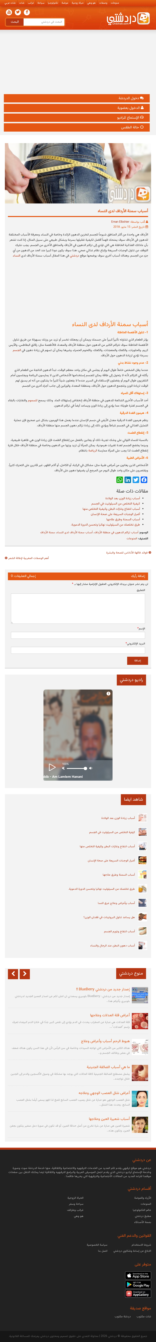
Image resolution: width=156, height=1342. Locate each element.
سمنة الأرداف (47, 532)
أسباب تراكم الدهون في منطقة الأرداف (116, 532)
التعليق (141, 590)
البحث (15, 21)
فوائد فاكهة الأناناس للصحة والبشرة (127, 553)
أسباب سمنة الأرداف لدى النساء (75, 532)
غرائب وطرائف (75, 1210)
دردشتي (74, 255)
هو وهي (91, 3)
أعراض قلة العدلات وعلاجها (110, 1015)
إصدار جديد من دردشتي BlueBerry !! (103, 989)
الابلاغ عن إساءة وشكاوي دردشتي (132, 1251)
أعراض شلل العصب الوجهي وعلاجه (104, 1093)
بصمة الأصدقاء (142, 1222)
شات (21, 3)
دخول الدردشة (129, 98)
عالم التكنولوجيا (142, 1210)
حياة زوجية (78, 3)
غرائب (31, 3)
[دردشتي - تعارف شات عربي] (138, 1275)
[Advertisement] (78, 63)
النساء (16, 255)
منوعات (115, 3)
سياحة (40, 3)
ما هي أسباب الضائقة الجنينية (108, 1067)
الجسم (17, 350)
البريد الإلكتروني (135, 644)
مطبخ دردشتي (143, 1216)
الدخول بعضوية (129, 108)
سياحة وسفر (76, 1204)
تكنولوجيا (53, 3)
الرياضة (92, 450)
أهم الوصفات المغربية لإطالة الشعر (28, 558)
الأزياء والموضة (142, 1198)
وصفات (103, 3)
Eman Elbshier (120, 222)
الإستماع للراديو (128, 118)
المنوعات (132, 538)
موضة (65, 3)
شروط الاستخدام (141, 1245)
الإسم (141, 629)
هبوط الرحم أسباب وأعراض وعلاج (105, 1041)
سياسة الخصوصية (97, 1245)
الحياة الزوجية (75, 1198)
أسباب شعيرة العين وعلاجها (109, 1119)
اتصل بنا (102, 1251)
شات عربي (10, 3)
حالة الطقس (130, 127)
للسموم (32, 400)
